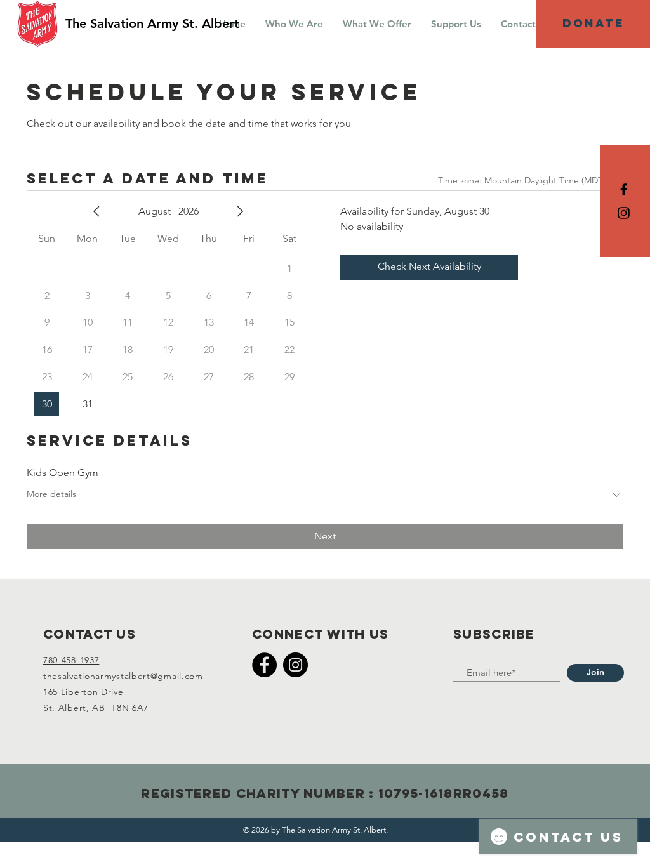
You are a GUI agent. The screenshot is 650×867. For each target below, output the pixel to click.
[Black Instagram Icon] (624, 213)
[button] (294, 24)
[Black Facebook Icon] (624, 189)
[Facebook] (264, 664)
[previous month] (96, 211)
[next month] (240, 211)
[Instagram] (295, 664)
